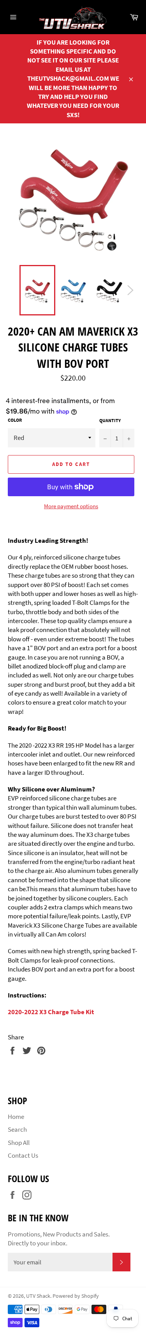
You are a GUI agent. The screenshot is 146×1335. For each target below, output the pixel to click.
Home (16, 1116)
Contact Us (23, 1155)
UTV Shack (38, 1296)
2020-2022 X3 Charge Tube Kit (51, 1012)
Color (15, 420)
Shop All (19, 1142)
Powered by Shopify (76, 1296)
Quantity (110, 420)
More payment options (71, 506)
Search (17, 1129)
